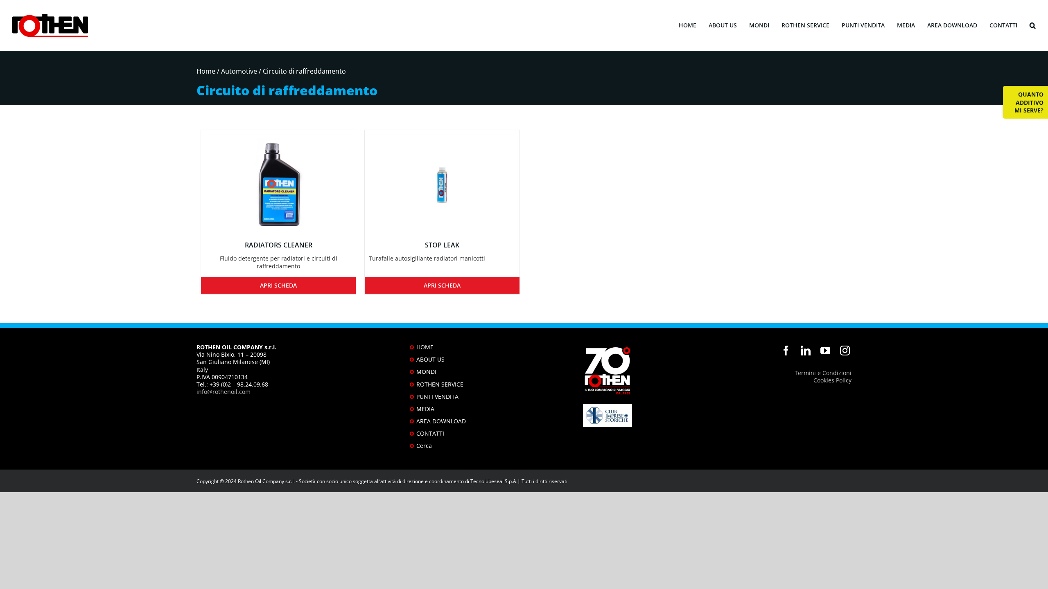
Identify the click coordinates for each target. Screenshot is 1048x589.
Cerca (424, 446)
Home (205, 71)
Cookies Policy (832, 380)
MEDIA (425, 409)
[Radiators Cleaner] (278, 180)
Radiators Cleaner (278, 245)
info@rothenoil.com (223, 392)
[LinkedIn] (806, 350)
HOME (425, 347)
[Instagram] (845, 350)
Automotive (239, 71)
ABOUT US (430, 359)
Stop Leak (442, 245)
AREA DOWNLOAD (441, 421)
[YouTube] (825, 350)
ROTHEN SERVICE (439, 384)
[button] (1033, 25)
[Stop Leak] (442, 180)
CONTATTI (430, 433)
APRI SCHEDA (278, 285)
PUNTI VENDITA (437, 396)
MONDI (426, 371)
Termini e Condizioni (823, 373)
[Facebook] (786, 350)
